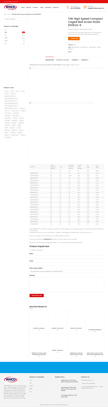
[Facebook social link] (96, 2)
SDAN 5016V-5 (93, 47)
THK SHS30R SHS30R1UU (94, 330)
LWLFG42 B (14, 130)
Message (32, 275)
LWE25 (19, 125)
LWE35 (6, 127)
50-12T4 (6, 93)
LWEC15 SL (12, 127)
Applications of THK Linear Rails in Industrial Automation (69, 381)
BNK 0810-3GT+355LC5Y (10, 96)
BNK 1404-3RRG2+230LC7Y (11, 108)
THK (9, 14)
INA (5, 43)
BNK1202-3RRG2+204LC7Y (11, 101)
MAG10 (6, 132)
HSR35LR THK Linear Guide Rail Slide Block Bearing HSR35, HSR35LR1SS (39, 354)
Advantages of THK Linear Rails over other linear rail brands (68, 389)
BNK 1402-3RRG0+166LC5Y (11, 103)
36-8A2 (17, 91)
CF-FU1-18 (7, 110)
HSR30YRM (21, 123)
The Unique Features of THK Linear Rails (69, 396)
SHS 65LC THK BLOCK (57, 328)
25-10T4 (6, 91)
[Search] (62, 7)
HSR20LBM (14, 120)
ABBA (6, 40)
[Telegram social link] (80, 52)
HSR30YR (14, 123)
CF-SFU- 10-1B (15, 110)
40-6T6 (22, 91)
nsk (5, 29)
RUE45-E (7, 135)
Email (31, 261)
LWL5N (19, 127)
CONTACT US (87, 367)
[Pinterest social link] (103, 2)
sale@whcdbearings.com (96, 8)
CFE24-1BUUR (15, 115)
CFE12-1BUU (8, 113)
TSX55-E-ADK (8, 137)
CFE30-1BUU (8, 118)
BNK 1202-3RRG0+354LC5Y (11, 98)
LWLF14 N (7, 130)
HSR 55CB (7, 125)
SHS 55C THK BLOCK (76, 328)
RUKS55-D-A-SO (15, 135)
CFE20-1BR (7, 115)
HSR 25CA (21, 120)
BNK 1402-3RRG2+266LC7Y (11, 105)
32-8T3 (12, 91)
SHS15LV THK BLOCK (57, 350)
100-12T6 (13, 93)
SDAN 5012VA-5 (75, 47)
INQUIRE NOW (74, 38)
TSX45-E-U (23, 135)
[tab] (50, 59)
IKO (5, 35)
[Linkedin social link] (78, 52)
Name (31, 253)
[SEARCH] (25, 19)
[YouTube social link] (101, 2)
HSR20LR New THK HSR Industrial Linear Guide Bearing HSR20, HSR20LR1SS (76, 354)
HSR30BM (7, 123)
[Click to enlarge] (33, 47)
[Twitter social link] (98, 2)
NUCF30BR (12, 132)
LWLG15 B (21, 130)
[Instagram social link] (100, 2)
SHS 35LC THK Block (38, 328)
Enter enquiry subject (36, 268)
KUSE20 (13, 125)
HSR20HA (21, 118)
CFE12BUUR (16, 113)
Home (5, 14)
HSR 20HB (7, 120)
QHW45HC (20, 132)
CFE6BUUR (23, 110)
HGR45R (15, 118)
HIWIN (6, 38)
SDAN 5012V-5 (84, 47)
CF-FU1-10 (22, 108)
